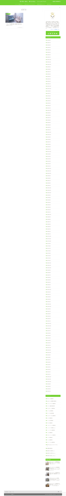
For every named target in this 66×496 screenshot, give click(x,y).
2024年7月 (49, 93)
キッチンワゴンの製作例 (51, 403)
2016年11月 (49, 265)
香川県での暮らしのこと (41, 4)
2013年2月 (49, 318)
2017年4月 (49, 255)
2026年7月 (49, 42)
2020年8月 (49, 178)
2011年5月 (49, 364)
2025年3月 (49, 81)
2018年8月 (49, 219)
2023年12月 (49, 110)
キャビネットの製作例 (51, 408)
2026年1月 (49, 57)
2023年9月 (49, 112)
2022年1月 (49, 149)
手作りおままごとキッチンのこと (30, 4)
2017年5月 (49, 253)
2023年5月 (49, 122)
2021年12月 (49, 151)
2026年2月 (49, 54)
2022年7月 (49, 141)
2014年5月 (49, 296)
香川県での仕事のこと (51, 450)
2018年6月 (49, 224)
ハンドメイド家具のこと (18, 4)
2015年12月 (49, 289)
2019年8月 (49, 197)
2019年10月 (49, 192)
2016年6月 (49, 277)
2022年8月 (49, 139)
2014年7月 (49, 294)
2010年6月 (49, 386)
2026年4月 (49, 49)
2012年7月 (49, 330)
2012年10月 (49, 325)
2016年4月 (49, 282)
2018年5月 (49, 226)
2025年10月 (49, 64)
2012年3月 (49, 340)
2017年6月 (49, 250)
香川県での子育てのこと (51, 453)
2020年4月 (49, 185)
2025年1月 (49, 83)
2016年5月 (49, 279)
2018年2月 (49, 231)
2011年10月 (49, 352)
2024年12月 (49, 86)
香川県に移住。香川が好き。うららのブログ (33, 1)
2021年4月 (49, 158)
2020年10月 (49, 173)
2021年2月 (49, 163)
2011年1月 (49, 374)
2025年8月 (49, 69)
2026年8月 (49, 40)
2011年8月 (49, 357)
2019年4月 (49, 204)
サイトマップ (8, 494)
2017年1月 (49, 260)
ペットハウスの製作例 (51, 430)
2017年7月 (49, 248)
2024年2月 (49, 105)
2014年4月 (49, 299)
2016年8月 (49, 272)
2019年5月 (49, 202)
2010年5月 (49, 388)
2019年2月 (49, 209)
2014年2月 (49, 301)
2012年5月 (49, 335)
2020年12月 (49, 168)
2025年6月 (49, 74)
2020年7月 (49, 180)
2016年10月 (49, 267)
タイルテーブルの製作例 (51, 415)
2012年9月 (49, 328)
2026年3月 (49, 52)
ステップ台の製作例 (50, 413)
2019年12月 (49, 187)
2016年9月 (49, 270)
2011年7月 (49, 359)
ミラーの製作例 (49, 437)
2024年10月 (49, 88)
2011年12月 (49, 347)
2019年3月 (49, 207)
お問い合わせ (49, 4)
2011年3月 (49, 369)
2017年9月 (49, 243)
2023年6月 (49, 120)
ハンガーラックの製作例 (51, 425)
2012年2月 (49, 342)
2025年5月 (49, 76)
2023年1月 (49, 129)
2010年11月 (49, 379)
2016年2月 (49, 287)
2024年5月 (49, 98)
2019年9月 (49, 195)
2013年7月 (49, 311)
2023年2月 (49, 127)
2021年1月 (49, 166)
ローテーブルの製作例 (51, 442)
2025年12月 (49, 59)
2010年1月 (49, 391)
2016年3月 (49, 284)
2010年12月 (49, 376)
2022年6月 (49, 144)
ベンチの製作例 (49, 432)
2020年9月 (49, 175)
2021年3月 (49, 161)
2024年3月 (49, 103)
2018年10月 (49, 214)
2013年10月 (49, 306)
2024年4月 (49, 100)
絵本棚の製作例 (49, 448)
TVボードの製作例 (50, 398)
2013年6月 (49, 313)
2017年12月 (49, 236)
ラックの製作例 (49, 439)
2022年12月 (49, 132)
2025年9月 (49, 66)
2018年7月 (49, 221)
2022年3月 (49, 146)
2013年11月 (49, 304)
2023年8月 (49, 115)
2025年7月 (49, 71)
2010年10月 (49, 381)
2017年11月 (49, 238)
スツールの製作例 (50, 410)
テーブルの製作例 (50, 420)
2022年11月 (49, 134)
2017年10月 (49, 241)
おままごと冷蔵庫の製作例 (51, 401)
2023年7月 (49, 117)
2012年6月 (49, 333)
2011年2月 (49, 371)
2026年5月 (49, 47)
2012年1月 (49, 345)
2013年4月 (49, 316)
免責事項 (12, 494)
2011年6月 (49, 362)
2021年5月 (49, 156)
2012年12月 (49, 323)
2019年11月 (49, 190)
